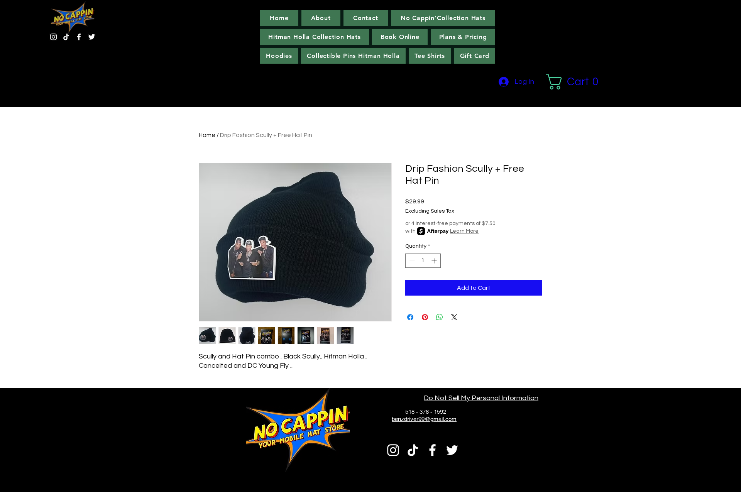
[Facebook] (78, 36)
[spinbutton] (423, 260)
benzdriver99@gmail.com (424, 419)
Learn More (464, 231)
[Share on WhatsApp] (439, 317)
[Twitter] (91, 36)
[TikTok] (66, 36)
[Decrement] (411, 260)
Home (207, 135)
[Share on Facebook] (410, 317)
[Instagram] (53, 36)
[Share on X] (454, 317)
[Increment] (435, 260)
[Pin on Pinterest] (425, 317)
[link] (576, 82)
